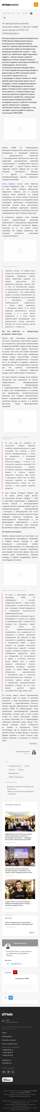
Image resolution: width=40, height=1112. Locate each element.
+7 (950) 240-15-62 (7, 1055)
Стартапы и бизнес (9, 1040)
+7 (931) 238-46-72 (7, 1052)
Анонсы (8, 918)
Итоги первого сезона (12, 184)
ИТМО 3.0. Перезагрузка (16, 777)
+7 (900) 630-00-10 (7, 1050)
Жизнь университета (9, 1044)
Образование (7, 1036)
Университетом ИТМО (30, 1091)
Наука (4, 1033)
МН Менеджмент (14, 773)
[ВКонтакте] (4, 17)
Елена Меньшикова (23, 752)
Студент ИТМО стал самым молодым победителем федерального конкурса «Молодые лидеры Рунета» (17, 903)
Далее (31, 932)
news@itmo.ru (16, 964)
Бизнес (27, 766)
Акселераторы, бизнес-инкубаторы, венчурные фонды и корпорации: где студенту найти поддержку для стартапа (18, 870)
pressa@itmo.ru (7, 1063)
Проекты (21, 769)
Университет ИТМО (22, 978)
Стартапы (12, 769)
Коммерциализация (15, 766)
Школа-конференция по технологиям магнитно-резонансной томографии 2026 (19, 923)
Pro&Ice (5, 220)
